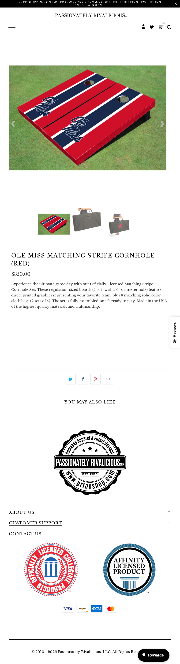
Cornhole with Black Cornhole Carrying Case (101, 325)
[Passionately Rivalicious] (90, 15)
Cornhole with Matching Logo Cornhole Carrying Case (72, 336)
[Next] (162, 123)
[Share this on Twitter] (71, 379)
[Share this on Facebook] (83, 379)
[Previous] (13, 123)
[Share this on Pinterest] (95, 379)
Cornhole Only (30, 325)
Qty (15, 350)
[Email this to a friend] (108, 379)
